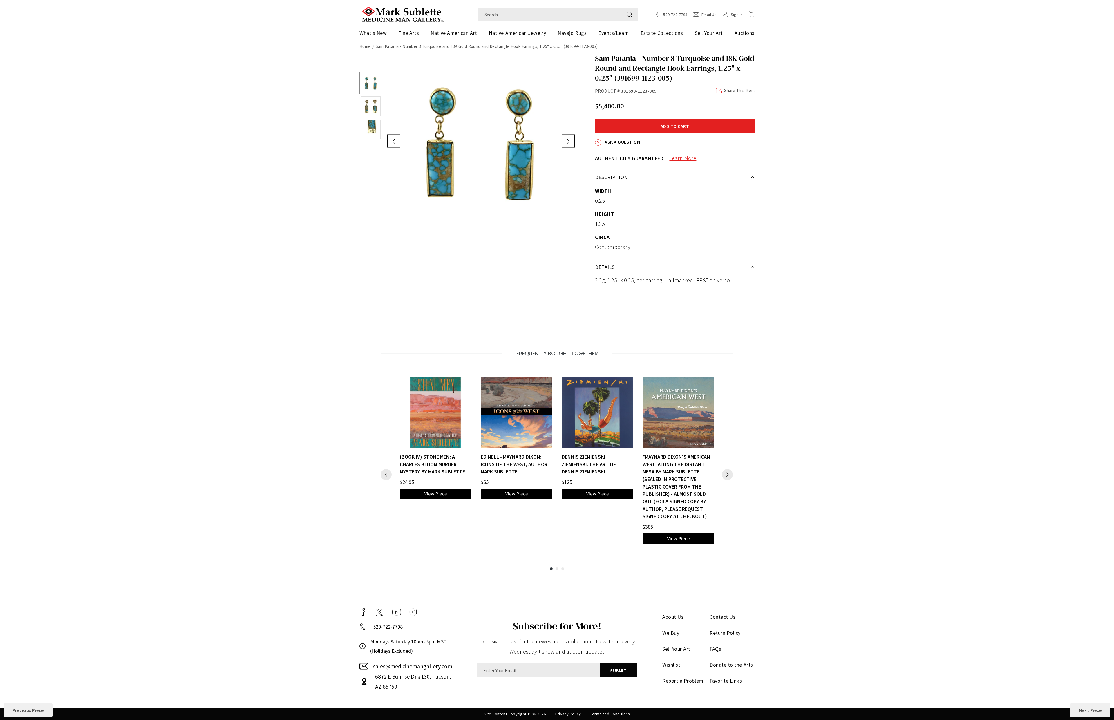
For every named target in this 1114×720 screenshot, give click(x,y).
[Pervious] (386, 474)
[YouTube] (396, 612)
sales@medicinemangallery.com (412, 666)
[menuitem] (375, 33)
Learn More (682, 158)
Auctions (745, 33)
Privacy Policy (568, 714)
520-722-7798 (388, 626)
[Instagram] (413, 612)
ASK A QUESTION (622, 142)
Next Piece (1090, 710)
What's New (373, 33)
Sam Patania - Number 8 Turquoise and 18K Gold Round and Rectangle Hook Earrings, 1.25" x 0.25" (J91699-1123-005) (487, 46)
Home (365, 46)
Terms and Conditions (610, 714)
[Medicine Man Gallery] (403, 13)
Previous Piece (28, 710)
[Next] (727, 474)
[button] (752, 14)
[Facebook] (362, 612)
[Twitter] (379, 612)
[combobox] (549, 14)
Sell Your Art (709, 33)
